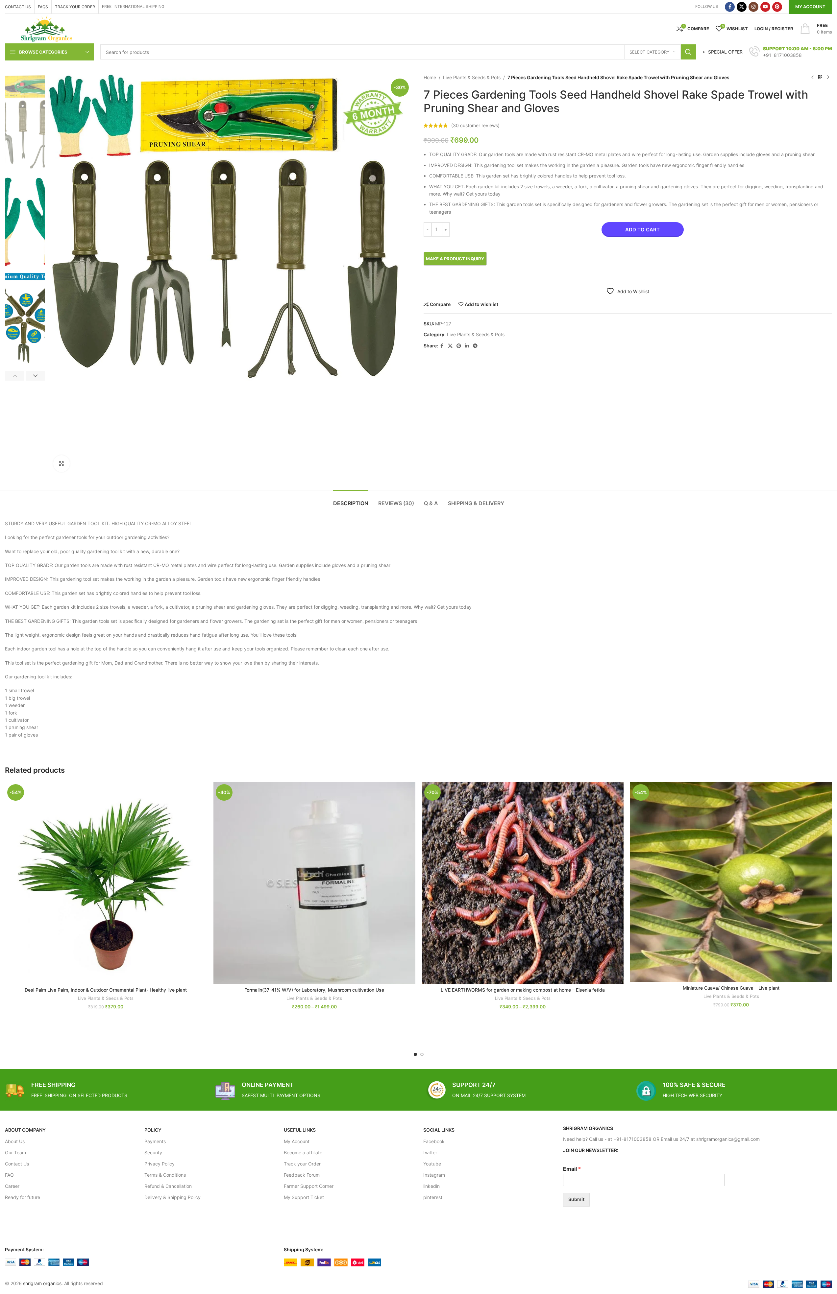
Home (430, 77)
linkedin (431, 1186)
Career (12, 1186)
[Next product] (828, 78)
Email (572, 1168)
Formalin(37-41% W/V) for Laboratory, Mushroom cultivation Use (314, 990)
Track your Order (302, 1163)
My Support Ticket (304, 1197)
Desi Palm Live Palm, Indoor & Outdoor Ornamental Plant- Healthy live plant (106, 990)
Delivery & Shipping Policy (172, 1197)
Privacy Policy (159, 1163)
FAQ (9, 1175)
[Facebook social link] (730, 7)
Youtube (432, 1163)
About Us (15, 1141)
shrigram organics (42, 1283)
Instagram (434, 1175)
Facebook (434, 1141)
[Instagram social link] (753, 7)
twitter (430, 1152)
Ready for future (22, 1197)
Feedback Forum (302, 1175)
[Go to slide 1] (415, 1054)
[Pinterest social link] (777, 7)
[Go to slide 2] (422, 1054)
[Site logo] (46, 28)
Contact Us (17, 1163)
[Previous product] (812, 78)
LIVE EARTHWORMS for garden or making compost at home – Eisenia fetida (523, 990)
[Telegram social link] (475, 345)
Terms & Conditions (165, 1175)
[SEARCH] (688, 51)
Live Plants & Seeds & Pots (472, 77)
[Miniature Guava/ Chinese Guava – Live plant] (731, 882)
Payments (155, 1141)
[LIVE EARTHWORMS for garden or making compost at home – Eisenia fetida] (523, 883)
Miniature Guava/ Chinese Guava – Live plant (731, 988)
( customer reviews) (475, 125)
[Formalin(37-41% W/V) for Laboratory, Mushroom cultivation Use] (314, 883)
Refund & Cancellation (168, 1186)
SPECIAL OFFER (725, 52)
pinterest (432, 1197)
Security (153, 1152)
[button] (14, 376)
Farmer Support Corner (308, 1186)
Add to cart (642, 229)
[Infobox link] (790, 52)
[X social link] (742, 7)
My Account (810, 6)
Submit (576, 1199)
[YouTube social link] (765, 7)
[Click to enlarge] (61, 463)
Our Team (15, 1152)
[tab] (350, 500)
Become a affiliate (303, 1152)
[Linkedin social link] (467, 345)
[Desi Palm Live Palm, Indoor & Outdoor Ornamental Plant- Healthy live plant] (106, 883)
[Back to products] (820, 78)
